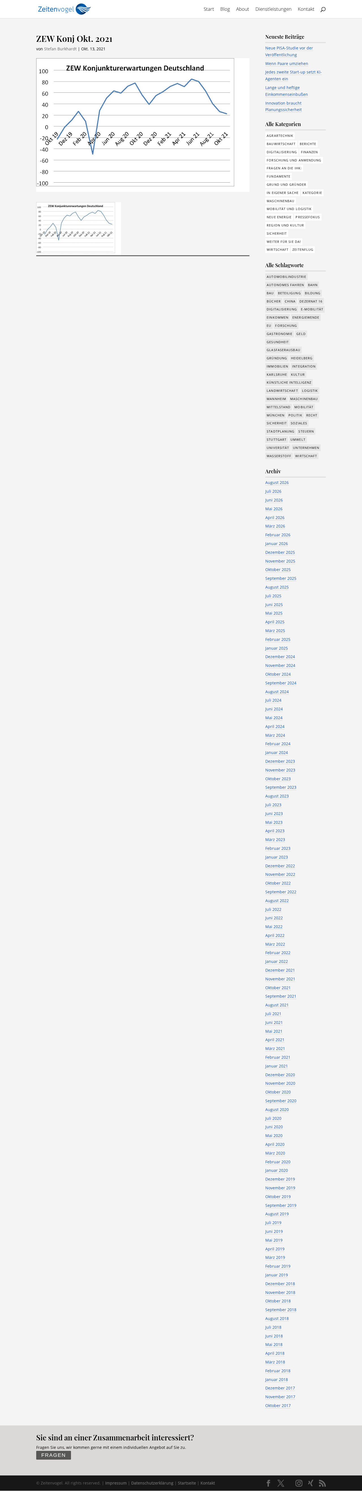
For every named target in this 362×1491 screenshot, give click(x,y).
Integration (304, 366)
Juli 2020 (273, 1118)
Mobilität (303, 407)
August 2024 (277, 691)
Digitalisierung (282, 152)
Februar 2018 (277, 1370)
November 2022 (280, 874)
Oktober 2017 (278, 1405)
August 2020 (277, 1109)
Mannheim (276, 399)
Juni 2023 (274, 813)
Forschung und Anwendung (294, 160)
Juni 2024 (274, 709)
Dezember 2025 (280, 552)
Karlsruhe (277, 374)
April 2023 (275, 830)
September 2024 (280, 683)
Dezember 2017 (280, 1388)
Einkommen (277, 317)
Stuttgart (276, 439)
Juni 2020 (274, 1126)
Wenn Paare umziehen (286, 63)
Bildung (313, 293)
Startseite (187, 1483)
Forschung (286, 325)
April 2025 (275, 622)
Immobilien (277, 366)
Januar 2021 (276, 1066)
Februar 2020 (277, 1161)
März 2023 (275, 839)
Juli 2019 (273, 1222)
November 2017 (280, 1396)
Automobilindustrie (286, 277)
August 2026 (277, 482)
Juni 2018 (274, 1336)
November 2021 (280, 979)
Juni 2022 (274, 917)
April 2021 (275, 1039)
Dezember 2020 (280, 1074)
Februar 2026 (277, 534)
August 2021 (277, 1005)
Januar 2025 (276, 648)
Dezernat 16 (310, 301)
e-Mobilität (312, 309)
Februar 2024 (277, 743)
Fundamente (278, 176)
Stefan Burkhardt (60, 48)
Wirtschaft (277, 249)
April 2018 (275, 1353)
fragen (53, 1455)
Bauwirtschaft (281, 144)
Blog (225, 9)
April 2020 (275, 1144)
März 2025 (275, 630)
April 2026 (275, 517)
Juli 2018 (273, 1327)
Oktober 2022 (278, 883)
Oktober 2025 (278, 569)
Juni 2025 (274, 604)
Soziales (299, 423)
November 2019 (280, 1187)
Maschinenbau (280, 201)
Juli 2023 (273, 804)
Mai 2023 (274, 822)
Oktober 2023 (278, 778)
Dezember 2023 (280, 761)
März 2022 (275, 944)
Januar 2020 (276, 1170)
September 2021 (280, 996)
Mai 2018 (274, 1344)
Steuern (306, 431)
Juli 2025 (273, 595)
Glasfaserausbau (283, 350)
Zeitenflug (302, 249)
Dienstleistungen (273, 9)
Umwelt (297, 439)
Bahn (313, 285)
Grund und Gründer (286, 184)
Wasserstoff (279, 456)
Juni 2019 (274, 1231)
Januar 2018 (276, 1379)
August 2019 (277, 1213)
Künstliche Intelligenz (289, 382)
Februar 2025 (277, 639)
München (276, 415)
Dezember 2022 (280, 865)
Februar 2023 (277, 848)
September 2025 (280, 578)
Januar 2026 (276, 543)
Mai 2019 (274, 1240)
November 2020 (280, 1083)
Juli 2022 (273, 909)
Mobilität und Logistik (289, 209)
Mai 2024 (274, 717)
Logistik (310, 390)
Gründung (277, 358)
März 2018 (275, 1362)
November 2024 (280, 665)
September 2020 (280, 1100)
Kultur (298, 374)
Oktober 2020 (278, 1092)
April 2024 (275, 726)
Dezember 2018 (280, 1283)
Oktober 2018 (278, 1301)
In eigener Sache (283, 193)
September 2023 (280, 787)
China (290, 301)
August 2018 (277, 1318)
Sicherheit (277, 233)
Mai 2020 (274, 1135)
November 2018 (280, 1292)
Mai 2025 (274, 613)
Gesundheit (278, 342)
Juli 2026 (273, 491)
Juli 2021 (273, 1013)
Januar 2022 (276, 961)
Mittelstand (278, 407)
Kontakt (306, 9)
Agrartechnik (280, 135)
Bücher (274, 301)
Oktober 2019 (278, 1196)
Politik (295, 415)
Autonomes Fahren (285, 285)
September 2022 (280, 891)
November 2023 (280, 770)
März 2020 (275, 1153)
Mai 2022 (274, 926)
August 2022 (277, 900)
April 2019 (275, 1249)
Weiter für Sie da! (284, 241)
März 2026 (275, 526)
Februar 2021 (277, 1057)
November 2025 (280, 561)
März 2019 (275, 1257)
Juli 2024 (273, 700)
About (242, 9)
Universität (278, 448)
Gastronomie (279, 334)
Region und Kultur (285, 225)
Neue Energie (279, 217)
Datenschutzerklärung (152, 1483)
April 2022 (275, 935)
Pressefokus (308, 217)
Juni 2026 (274, 500)
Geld (300, 334)
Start (209, 9)
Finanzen (309, 152)
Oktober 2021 (278, 987)
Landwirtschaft (282, 390)
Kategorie (312, 193)
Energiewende (305, 317)
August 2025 (277, 587)
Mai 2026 (274, 508)
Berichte (308, 144)
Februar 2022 (277, 952)
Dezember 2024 (280, 656)
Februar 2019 (277, 1266)
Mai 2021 (274, 1031)
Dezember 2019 (280, 1179)
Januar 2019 (276, 1275)
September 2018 (280, 1309)
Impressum (116, 1483)
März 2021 (275, 1048)
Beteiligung (289, 293)
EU (269, 325)
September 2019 (280, 1205)
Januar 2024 (276, 752)
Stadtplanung (280, 431)
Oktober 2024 (278, 674)
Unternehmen (306, 448)
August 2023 (277, 796)
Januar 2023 (276, 857)
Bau (270, 293)
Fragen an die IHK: (284, 168)
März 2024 (275, 735)
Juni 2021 (274, 1022)
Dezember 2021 (280, 970)
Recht (312, 415)
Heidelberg (302, 358)
